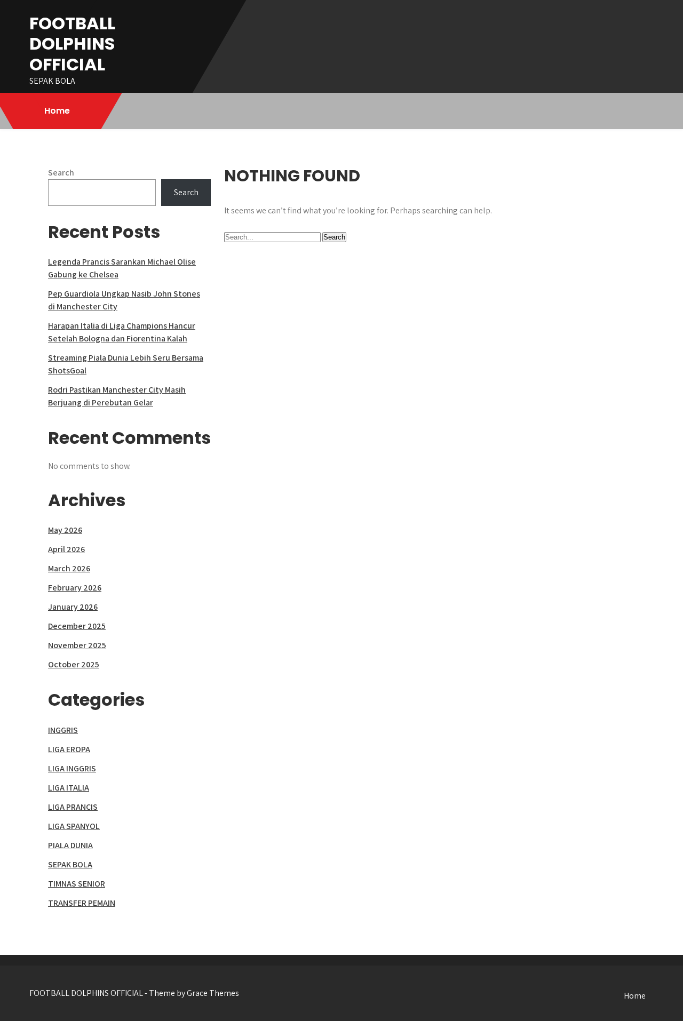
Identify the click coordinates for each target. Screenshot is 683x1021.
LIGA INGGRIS (72, 768)
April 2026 (66, 549)
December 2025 (77, 626)
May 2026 (65, 530)
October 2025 (73, 664)
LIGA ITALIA (68, 787)
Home (57, 111)
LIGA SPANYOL (74, 826)
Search (61, 172)
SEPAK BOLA (70, 864)
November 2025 (77, 645)
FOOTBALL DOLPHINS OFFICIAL (72, 43)
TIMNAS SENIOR (76, 883)
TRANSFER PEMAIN (81, 902)
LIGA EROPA (69, 749)
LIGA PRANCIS (73, 806)
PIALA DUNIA (70, 845)
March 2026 (69, 568)
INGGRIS (63, 730)
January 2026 (73, 606)
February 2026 (74, 587)
